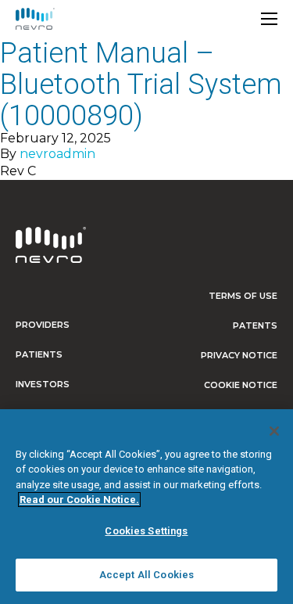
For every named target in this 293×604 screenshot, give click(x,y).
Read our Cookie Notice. (79, 499)
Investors (43, 384)
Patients (39, 354)
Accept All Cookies (146, 575)
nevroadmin (57, 153)
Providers (43, 324)
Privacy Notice (239, 355)
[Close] (274, 431)
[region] (146, 506)
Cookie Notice (240, 384)
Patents (255, 325)
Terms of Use (243, 295)
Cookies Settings (146, 531)
